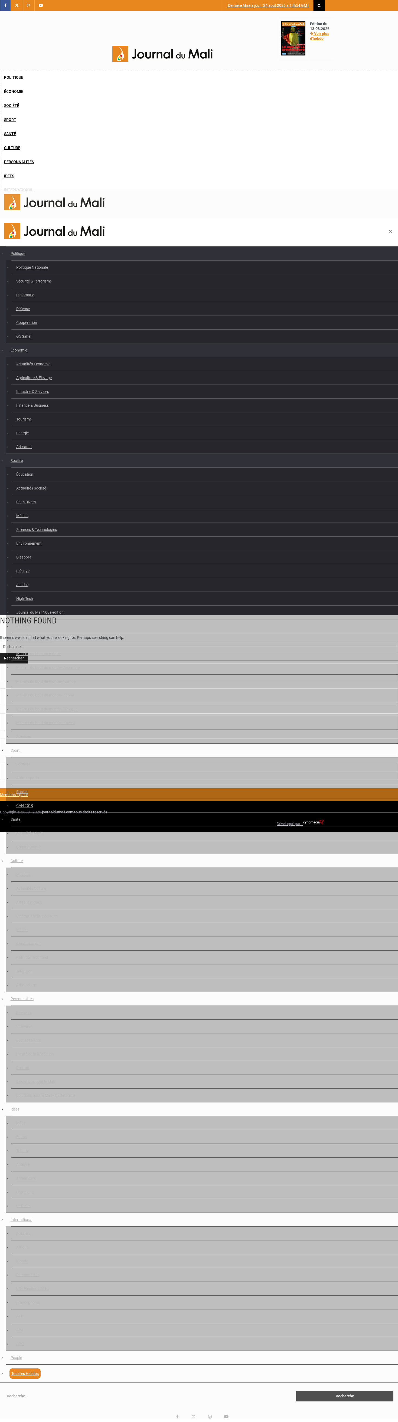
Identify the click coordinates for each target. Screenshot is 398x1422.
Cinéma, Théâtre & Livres (37, 916)
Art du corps (26, 985)
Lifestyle (23, 571)
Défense (23, 309)
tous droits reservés (90, 812)
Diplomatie (25, 295)
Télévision (24, 971)
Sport (10, 119)
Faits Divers (26, 502)
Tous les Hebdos (25, 1373)
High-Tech (24, 598)
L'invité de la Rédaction (35, 1054)
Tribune (22, 1150)
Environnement (29, 543)
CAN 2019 (24, 805)
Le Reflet (23, 1206)
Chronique (25, 1192)
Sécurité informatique (34, 640)
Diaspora (23, 557)
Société (11, 105)
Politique (13, 77)
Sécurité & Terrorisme (34, 281)
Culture (12, 148)
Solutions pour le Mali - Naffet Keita (45, 1095)
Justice (22, 585)
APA (19, 1330)
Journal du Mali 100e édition (40, 612)
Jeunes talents (28, 1040)
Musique (23, 874)
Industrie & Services (32, 391)
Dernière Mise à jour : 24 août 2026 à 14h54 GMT (268, 5)
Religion (23, 626)
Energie (22, 433)
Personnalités (19, 162)
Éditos (21, 1137)
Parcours (24, 1012)
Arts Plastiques (29, 902)
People (16, 1357)
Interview (24, 1026)
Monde (22, 1261)
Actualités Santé (30, 833)
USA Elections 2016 (32, 1288)
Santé (10, 134)
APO (20, 1344)
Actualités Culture (31, 888)
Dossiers (23, 1233)
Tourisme (24, 419)
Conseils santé (28, 847)
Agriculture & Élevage (34, 378)
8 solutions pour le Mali (35, 1081)
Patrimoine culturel (32, 957)
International (21, 1219)
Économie (13, 91)
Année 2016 (26, 1178)
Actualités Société (31, 488)
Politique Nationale (32, 267)
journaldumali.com (57, 812)
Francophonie (28, 1302)
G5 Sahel (23, 336)
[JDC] (162, 54)
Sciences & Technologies (36, 529)
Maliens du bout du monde (38, 654)
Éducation (24, 474)
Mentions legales (14, 795)
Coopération (26, 322)
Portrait (22, 1068)
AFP (19, 1316)
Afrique (22, 1247)
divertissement (28, 943)
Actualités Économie (33, 364)
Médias (22, 516)
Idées (9, 176)
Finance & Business (32, 405)
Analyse (23, 1164)
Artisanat (24, 447)
